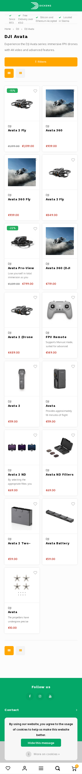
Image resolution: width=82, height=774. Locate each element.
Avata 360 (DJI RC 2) (58, 268)
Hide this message (41, 743)
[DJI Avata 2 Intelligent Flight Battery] (22, 378)
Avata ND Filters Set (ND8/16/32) (60, 475)
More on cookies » (47, 754)
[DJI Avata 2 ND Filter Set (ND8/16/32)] (22, 447)
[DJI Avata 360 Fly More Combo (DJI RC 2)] (22, 172)
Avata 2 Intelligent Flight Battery (20, 406)
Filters (42, 61)
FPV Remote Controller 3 (56, 337)
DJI (17, 28)
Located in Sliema (65, 19)
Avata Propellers (17, 612)
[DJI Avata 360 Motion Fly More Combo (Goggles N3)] (59, 103)
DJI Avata (29, 28)
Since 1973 (12, 21)
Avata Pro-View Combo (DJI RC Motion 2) (21, 268)
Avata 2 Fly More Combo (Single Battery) (59, 200)
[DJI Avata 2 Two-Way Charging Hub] (22, 516)
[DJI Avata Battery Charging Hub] (59, 516)
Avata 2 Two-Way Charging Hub (19, 544)
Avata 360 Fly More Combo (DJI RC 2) (19, 200)
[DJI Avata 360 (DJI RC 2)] (59, 241)
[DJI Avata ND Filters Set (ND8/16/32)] (59, 447)
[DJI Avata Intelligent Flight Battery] (59, 378)
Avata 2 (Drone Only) (20, 337)
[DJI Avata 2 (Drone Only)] (22, 310)
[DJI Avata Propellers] (22, 585)
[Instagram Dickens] (40, 696)
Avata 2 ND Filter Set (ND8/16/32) (18, 475)
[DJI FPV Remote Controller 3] (59, 310)
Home (8, 28)
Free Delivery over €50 (25, 19)
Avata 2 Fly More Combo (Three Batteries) (19, 131)
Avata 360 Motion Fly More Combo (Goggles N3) (60, 131)
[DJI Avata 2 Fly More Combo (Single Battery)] (59, 172)
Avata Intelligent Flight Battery (58, 406)
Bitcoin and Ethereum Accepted (46, 19)
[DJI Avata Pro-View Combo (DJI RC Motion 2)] (22, 241)
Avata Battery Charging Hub (57, 544)
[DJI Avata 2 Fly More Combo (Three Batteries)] (22, 103)
